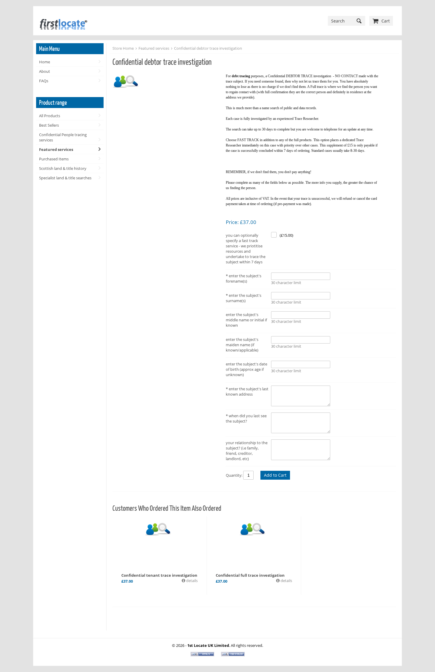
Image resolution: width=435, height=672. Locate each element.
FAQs (43, 80)
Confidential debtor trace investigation (208, 48)
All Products (49, 115)
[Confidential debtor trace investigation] (166, 81)
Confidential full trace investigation (250, 575)
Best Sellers (49, 125)
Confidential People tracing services (63, 137)
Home (44, 62)
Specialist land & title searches (65, 178)
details (191, 580)
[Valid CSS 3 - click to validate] (233, 655)
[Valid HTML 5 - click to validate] (203, 655)
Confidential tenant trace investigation (159, 575)
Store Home (123, 48)
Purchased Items (54, 159)
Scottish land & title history (62, 168)
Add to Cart (275, 475)
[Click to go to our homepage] (62, 21)
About (44, 71)
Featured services (56, 149)
